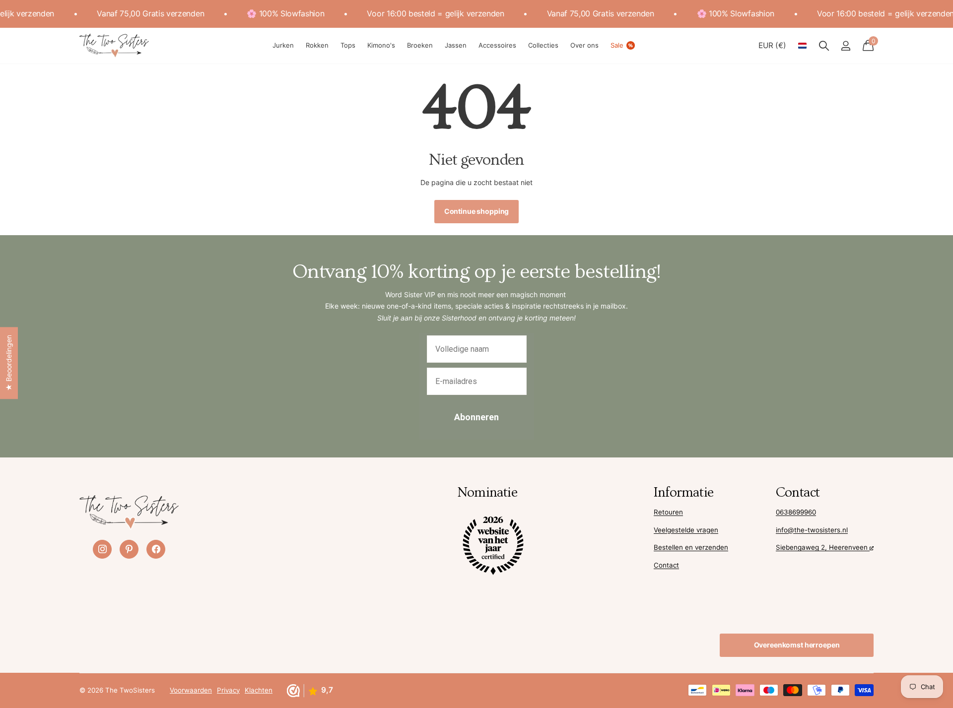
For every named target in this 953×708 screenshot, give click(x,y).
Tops (347, 45)
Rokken (317, 45)
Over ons (584, 45)
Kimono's (381, 45)
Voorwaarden (191, 690)
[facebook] (155, 549)
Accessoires (497, 45)
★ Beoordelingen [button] (8, 363)
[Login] (845, 46)
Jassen (456, 45)
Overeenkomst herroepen (797, 645)
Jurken (283, 45)
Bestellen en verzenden (691, 547)
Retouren (668, 512)
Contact (666, 565)
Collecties (543, 45)
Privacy (228, 690)
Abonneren (476, 417)
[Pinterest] (129, 549)
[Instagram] (102, 549)
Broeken (420, 45)
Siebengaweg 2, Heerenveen (823, 547)
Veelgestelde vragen (686, 530)
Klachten (258, 690)
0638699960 (796, 512)
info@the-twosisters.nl (812, 530)
